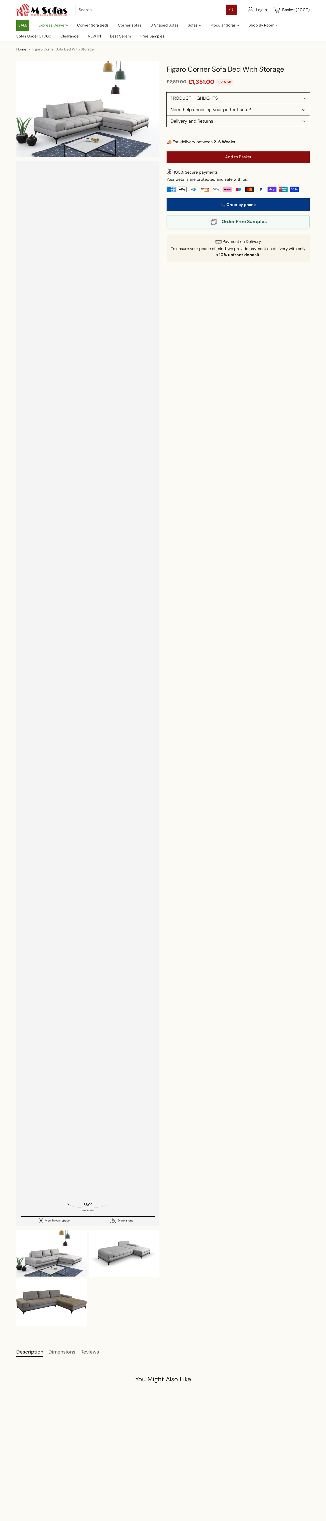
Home (21, 49)
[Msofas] (41, 10)
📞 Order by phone (238, 204)
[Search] (231, 10)
